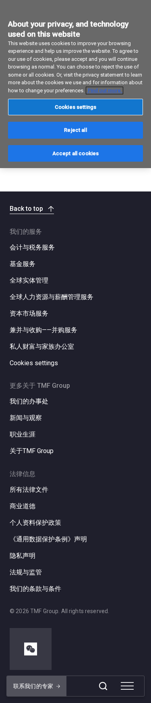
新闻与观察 (26, 418)
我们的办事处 (29, 401)
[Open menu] (127, 686)
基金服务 (22, 264)
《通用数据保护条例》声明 (48, 539)
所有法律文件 (29, 489)
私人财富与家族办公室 (42, 346)
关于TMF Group (32, 451)
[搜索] (103, 686)
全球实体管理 (29, 280)
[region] (75, 84)
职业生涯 (22, 434)
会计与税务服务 (32, 247)
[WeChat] (31, 649)
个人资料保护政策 (35, 522)
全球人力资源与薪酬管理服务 (51, 297)
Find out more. (104, 90)
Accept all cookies (75, 153)
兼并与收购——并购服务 (43, 330)
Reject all (75, 130)
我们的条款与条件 (35, 589)
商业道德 (22, 506)
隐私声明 (22, 555)
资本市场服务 (29, 313)
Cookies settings (34, 363)
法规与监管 (26, 572)
